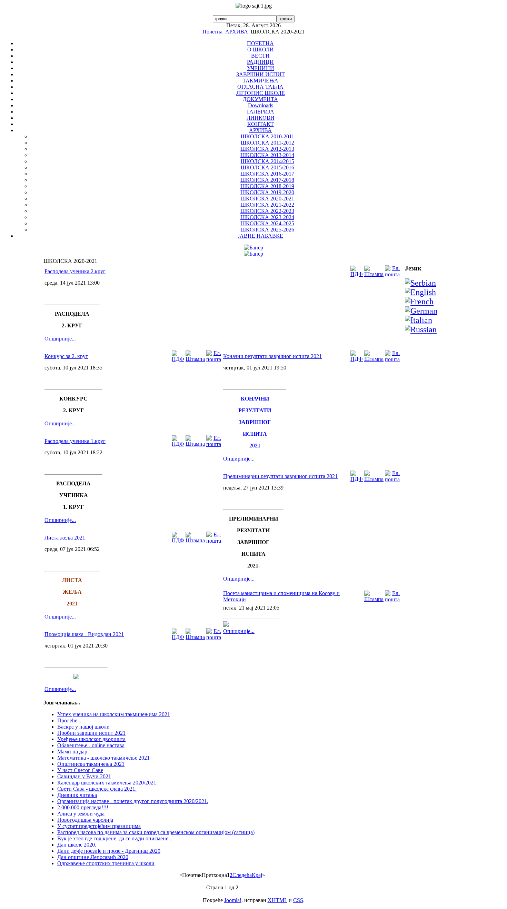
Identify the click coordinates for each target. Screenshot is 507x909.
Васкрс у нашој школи (83, 727)
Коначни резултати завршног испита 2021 (272, 356)
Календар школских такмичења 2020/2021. (107, 783)
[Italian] (418, 320)
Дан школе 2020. (76, 845)
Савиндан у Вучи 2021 (84, 776)
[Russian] (421, 329)
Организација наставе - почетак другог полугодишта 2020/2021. (132, 801)
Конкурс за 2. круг (66, 356)
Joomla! (232, 900)
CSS (298, 900)
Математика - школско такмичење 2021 (103, 758)
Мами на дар (72, 751)
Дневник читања (77, 795)
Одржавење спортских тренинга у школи (106, 863)
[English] (420, 292)
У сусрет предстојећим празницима (99, 826)
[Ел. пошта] (392, 274)
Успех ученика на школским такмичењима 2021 (113, 714)
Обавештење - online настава (91, 745)
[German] (421, 311)
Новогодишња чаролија (85, 820)
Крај (257, 875)
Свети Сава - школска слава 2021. (97, 789)
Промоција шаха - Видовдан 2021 (84, 634)
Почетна (212, 31)
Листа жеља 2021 (64, 538)
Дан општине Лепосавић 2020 (92, 857)
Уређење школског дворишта (91, 739)
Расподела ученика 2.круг (75, 271)
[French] (419, 301)
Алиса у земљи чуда (81, 814)
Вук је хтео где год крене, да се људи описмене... (114, 838)
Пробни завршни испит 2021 (91, 733)
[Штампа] (374, 274)
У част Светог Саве (80, 770)
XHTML (277, 900)
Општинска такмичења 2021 (91, 764)
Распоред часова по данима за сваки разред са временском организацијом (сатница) (156, 832)
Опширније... (60, 339)
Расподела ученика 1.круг (75, 441)
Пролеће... (69, 720)
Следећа (242, 875)
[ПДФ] (356, 274)
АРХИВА (236, 31)
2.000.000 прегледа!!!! (82, 807)
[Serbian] (420, 283)
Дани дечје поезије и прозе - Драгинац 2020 (108, 851)
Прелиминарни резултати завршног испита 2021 (280, 476)
